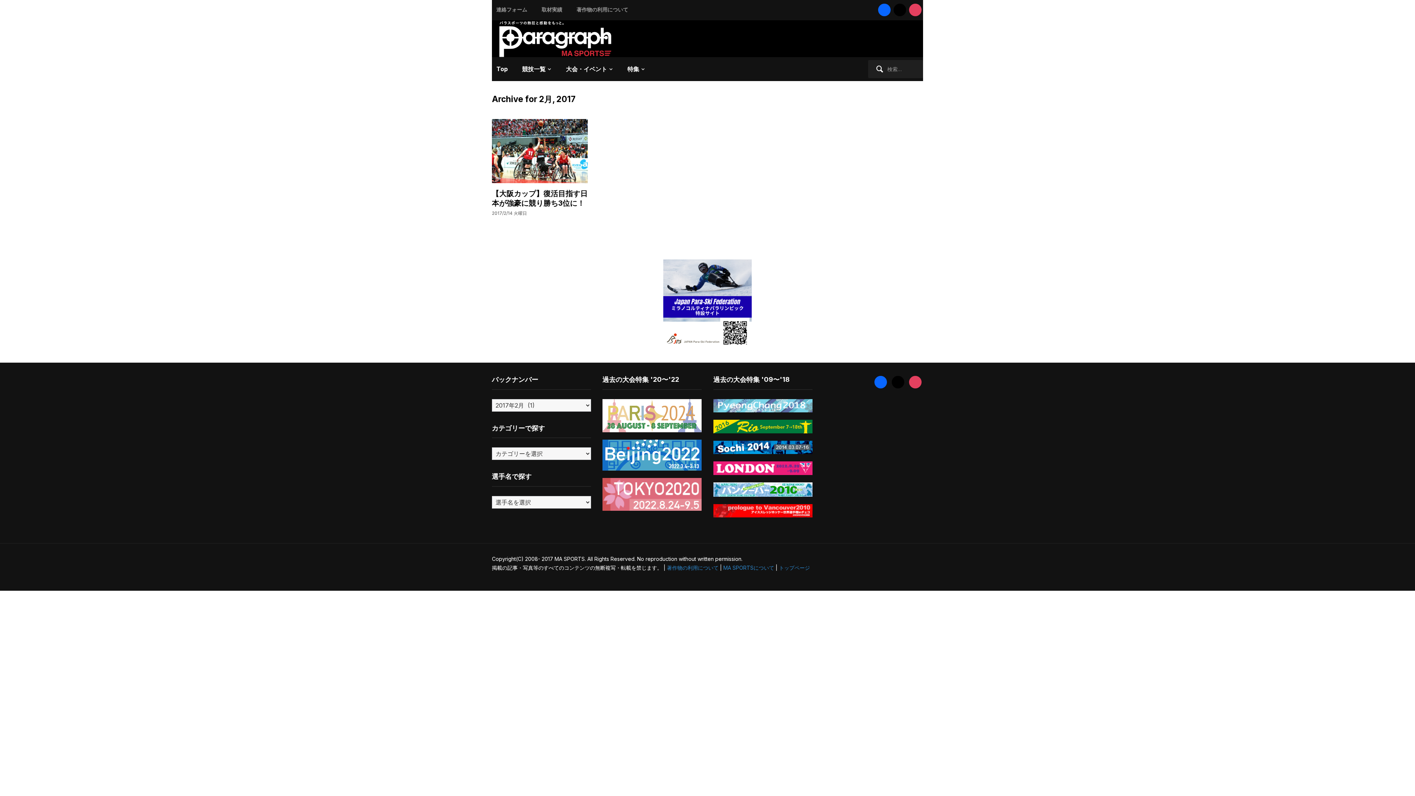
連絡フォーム (511, 9)
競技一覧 (534, 69)
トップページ (794, 568)
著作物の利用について (602, 9)
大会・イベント (586, 69)
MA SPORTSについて (748, 568)
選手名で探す (512, 476)
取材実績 (552, 9)
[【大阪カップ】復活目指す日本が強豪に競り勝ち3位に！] (540, 150)
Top (502, 69)
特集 (633, 69)
